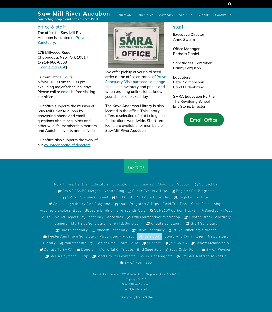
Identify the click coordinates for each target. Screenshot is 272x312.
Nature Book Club (154, 197)
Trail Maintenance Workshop (155, 217)
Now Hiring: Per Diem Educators (81, 184)
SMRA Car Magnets (156, 256)
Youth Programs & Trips (138, 204)
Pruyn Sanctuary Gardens (194, 230)
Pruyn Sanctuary (150, 230)
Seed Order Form (183, 249)
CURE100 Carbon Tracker (175, 210)
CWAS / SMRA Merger (80, 191)
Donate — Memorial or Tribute (106, 249)
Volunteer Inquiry (78, 243)
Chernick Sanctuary (125, 223)
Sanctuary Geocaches (104, 217)
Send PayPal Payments (116, 256)
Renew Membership (211, 243)
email (66, 91)
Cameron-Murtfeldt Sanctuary (79, 223)
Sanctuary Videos (119, 236)
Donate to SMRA (58, 249)
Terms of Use (144, 297)
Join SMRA (177, 243)
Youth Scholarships (207, 204)
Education (124, 15)
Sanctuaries (145, 15)
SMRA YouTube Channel (87, 197)
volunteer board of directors (67, 144)
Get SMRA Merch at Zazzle (203, 256)
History (49, 243)
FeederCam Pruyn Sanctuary (72, 236)
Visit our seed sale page (144, 81)
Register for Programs (194, 191)
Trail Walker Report (61, 217)
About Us (185, 15)
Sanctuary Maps (218, 210)
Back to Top (136, 167)
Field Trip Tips (175, 204)
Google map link (52, 67)
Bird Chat (123, 197)
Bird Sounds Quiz (131, 210)
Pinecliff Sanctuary (111, 230)
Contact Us (223, 15)
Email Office (204, 120)
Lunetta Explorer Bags (62, 210)
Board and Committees (184, 236)
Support (204, 15)
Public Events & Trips (149, 191)
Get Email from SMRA (119, 243)
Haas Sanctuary (73, 230)
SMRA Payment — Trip (68, 256)
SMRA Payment (219, 249)
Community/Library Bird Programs (81, 204)
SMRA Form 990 (137, 262)
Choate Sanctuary (166, 223)
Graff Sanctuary (203, 223)
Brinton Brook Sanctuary (209, 217)
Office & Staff (149, 236)
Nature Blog (114, 191)
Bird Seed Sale (149, 249)
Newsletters (218, 236)
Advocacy (166, 15)
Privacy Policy (128, 297)
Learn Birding (101, 210)
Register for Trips (193, 197)
